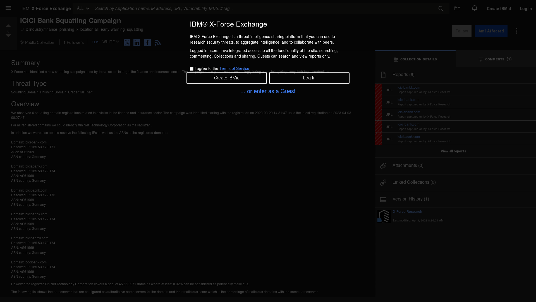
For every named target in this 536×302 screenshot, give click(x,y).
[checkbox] (191, 69)
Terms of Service (234, 68)
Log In (309, 78)
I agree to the (222, 68)
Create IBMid (227, 78)
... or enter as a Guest (268, 91)
